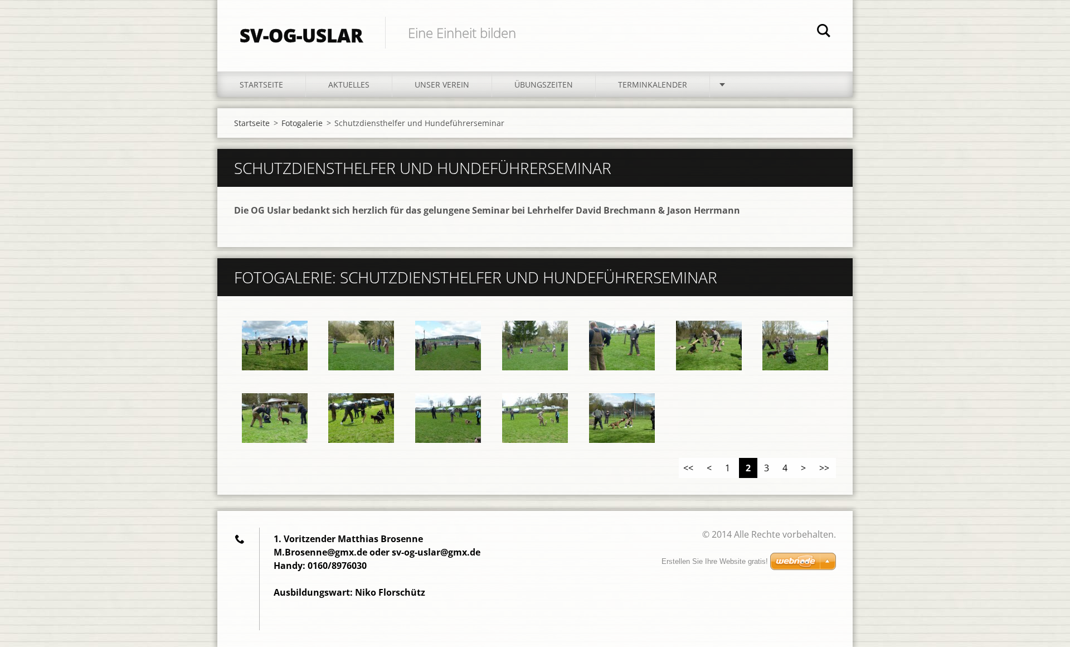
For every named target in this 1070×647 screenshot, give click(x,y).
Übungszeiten (543, 84)
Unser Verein (442, 84)
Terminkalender (652, 84)
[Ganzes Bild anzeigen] (275, 346)
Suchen (823, 32)
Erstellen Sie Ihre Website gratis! (715, 561)
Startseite (261, 84)
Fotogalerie (302, 123)
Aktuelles (348, 84)
